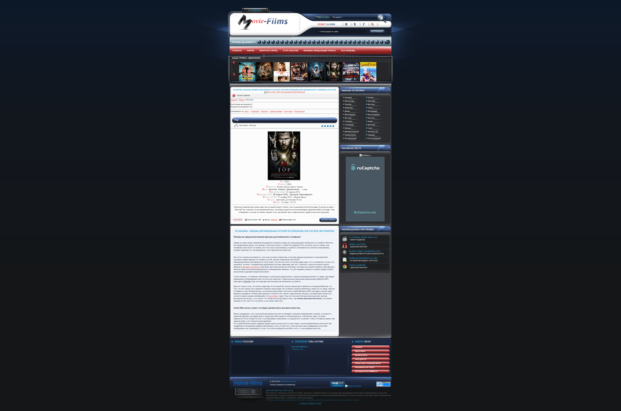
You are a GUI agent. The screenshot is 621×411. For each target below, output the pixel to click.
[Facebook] (363, 25)
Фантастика (349, 101)
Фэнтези (371, 118)
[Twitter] (355, 25)
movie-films (273, 296)
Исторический (350, 138)
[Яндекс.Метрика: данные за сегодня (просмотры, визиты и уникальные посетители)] (353, 386)
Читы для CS (360, 359)
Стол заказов (290, 50)
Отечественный (374, 138)
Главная (233, 100)
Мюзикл (348, 128)
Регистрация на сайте (329, 32)
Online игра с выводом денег (368, 363)
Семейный (349, 125)
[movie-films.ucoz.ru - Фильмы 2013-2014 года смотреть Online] (261, 29)
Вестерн (348, 118)
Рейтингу (264, 111)
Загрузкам (288, 111)
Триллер (348, 104)
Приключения (350, 135)
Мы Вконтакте (361, 355)
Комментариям (276, 111)
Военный (371, 101)
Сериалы (348, 121)
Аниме (370, 121)
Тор (236, 120)
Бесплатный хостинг (277, 390)
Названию (255, 111)
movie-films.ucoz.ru (288, 381)
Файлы (242, 100)
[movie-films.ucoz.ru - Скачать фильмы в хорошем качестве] (246, 11)
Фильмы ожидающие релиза (319, 50)
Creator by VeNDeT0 (308, 403)
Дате (246, 111)
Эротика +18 (373, 131)
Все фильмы (348, 50)
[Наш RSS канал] (372, 25)
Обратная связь (268, 50)
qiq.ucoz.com (298, 349)
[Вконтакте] (346, 25)
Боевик (370, 98)
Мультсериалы (374, 114)
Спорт (370, 128)
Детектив (371, 125)
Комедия (348, 98)
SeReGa (274, 220)
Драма (347, 111)
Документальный (352, 131)
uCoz (290, 390)
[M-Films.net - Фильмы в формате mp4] (248, 386)
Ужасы (370, 108)
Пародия (371, 135)
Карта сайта (360, 351)
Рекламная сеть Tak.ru (364, 367)
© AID (318, 403)
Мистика (371, 104)
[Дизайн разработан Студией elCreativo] (245, 393)
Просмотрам (299, 111)
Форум (250, 50)
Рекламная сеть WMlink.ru (366, 371)
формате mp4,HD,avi (251, 267)
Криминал (349, 108)
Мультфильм (350, 114)
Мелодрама (372, 111)
